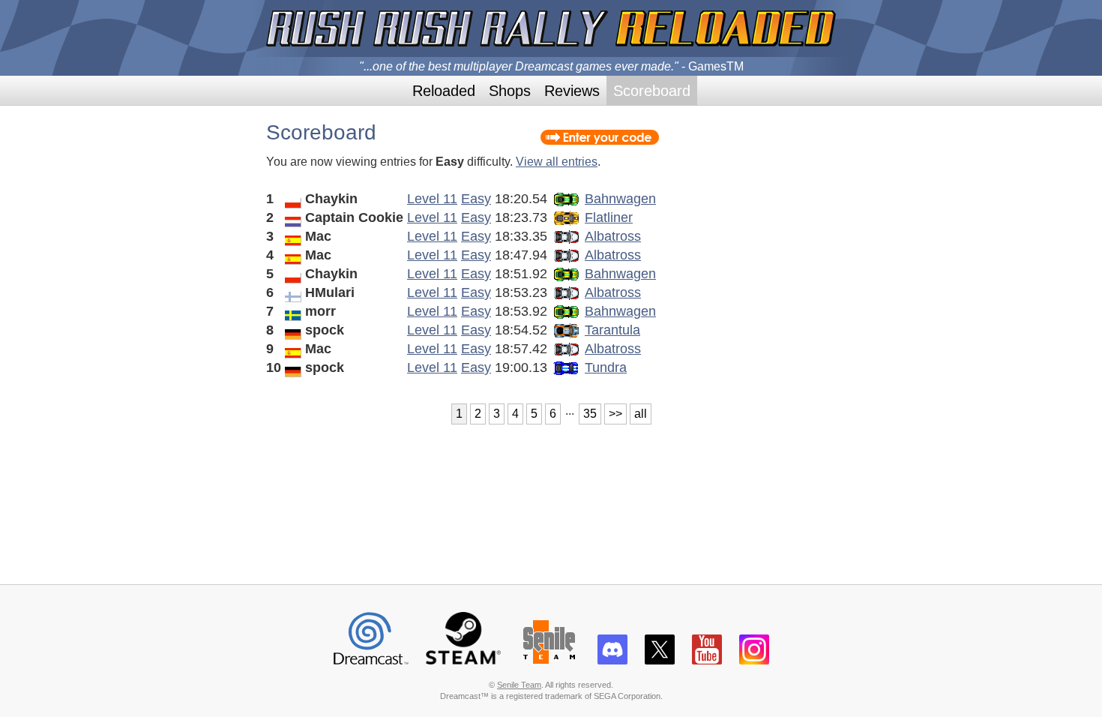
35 (590, 413)
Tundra (606, 367)
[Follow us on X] (660, 658)
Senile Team (519, 684)
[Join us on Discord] (612, 658)
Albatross (613, 236)
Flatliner (609, 217)
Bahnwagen (620, 198)
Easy (476, 198)
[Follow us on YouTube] (707, 658)
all (640, 413)
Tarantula (612, 330)
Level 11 (432, 198)
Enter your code (600, 137)
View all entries (556, 161)
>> (615, 413)
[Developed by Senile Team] (549, 658)
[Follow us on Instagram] (754, 658)
